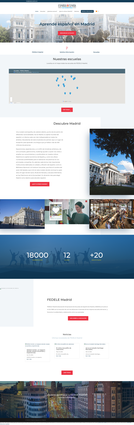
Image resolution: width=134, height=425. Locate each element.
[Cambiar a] (97, 12)
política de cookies (102, 422)
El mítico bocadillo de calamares (63, 348)
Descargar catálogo (67, 33)
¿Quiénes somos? (52, 11)
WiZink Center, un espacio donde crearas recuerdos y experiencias (36, 351)
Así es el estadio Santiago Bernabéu (94, 348)
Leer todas (67, 372)
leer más (29, 359)
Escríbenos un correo (67, 403)
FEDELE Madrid (37, 52)
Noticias (76, 11)
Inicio (36, 11)
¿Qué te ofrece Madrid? (65, 11)
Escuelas (42, 11)
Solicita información (87, 11)
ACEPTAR (129, 422)
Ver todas (66, 109)
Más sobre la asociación (78, 318)
